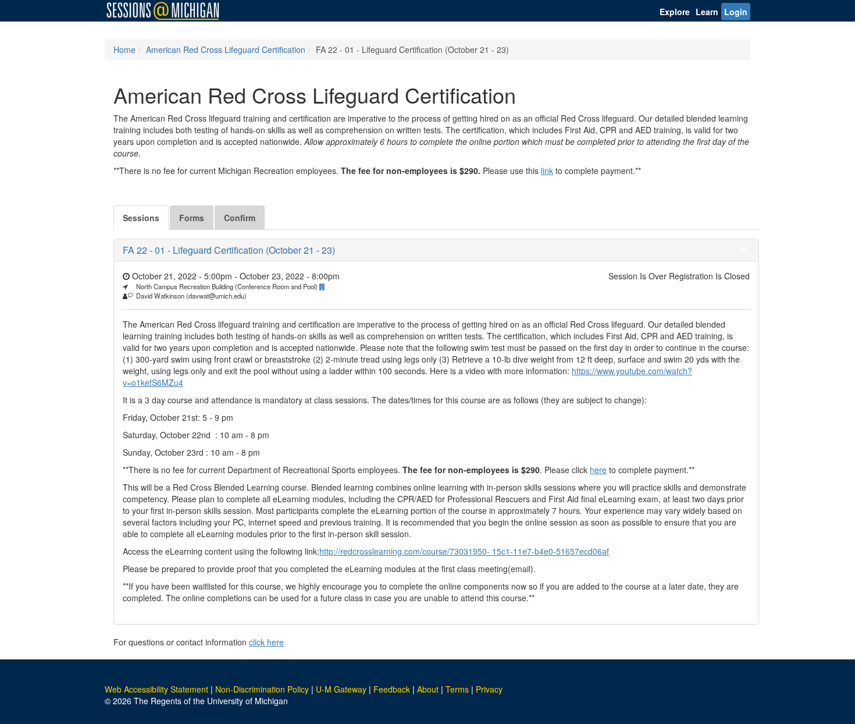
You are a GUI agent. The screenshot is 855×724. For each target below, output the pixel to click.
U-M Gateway (341, 689)
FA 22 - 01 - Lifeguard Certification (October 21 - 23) (229, 250)
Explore (675, 11)
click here (266, 642)
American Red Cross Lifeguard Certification (225, 49)
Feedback (391, 689)
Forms (191, 217)
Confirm (239, 217)
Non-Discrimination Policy (262, 689)
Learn (707, 11)
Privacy (489, 689)
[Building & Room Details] (325, 286)
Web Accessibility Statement (156, 689)
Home (124, 49)
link (547, 170)
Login (735, 11)
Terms (457, 689)
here (598, 469)
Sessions (141, 217)
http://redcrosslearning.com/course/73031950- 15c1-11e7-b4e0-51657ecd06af (464, 551)
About (428, 689)
